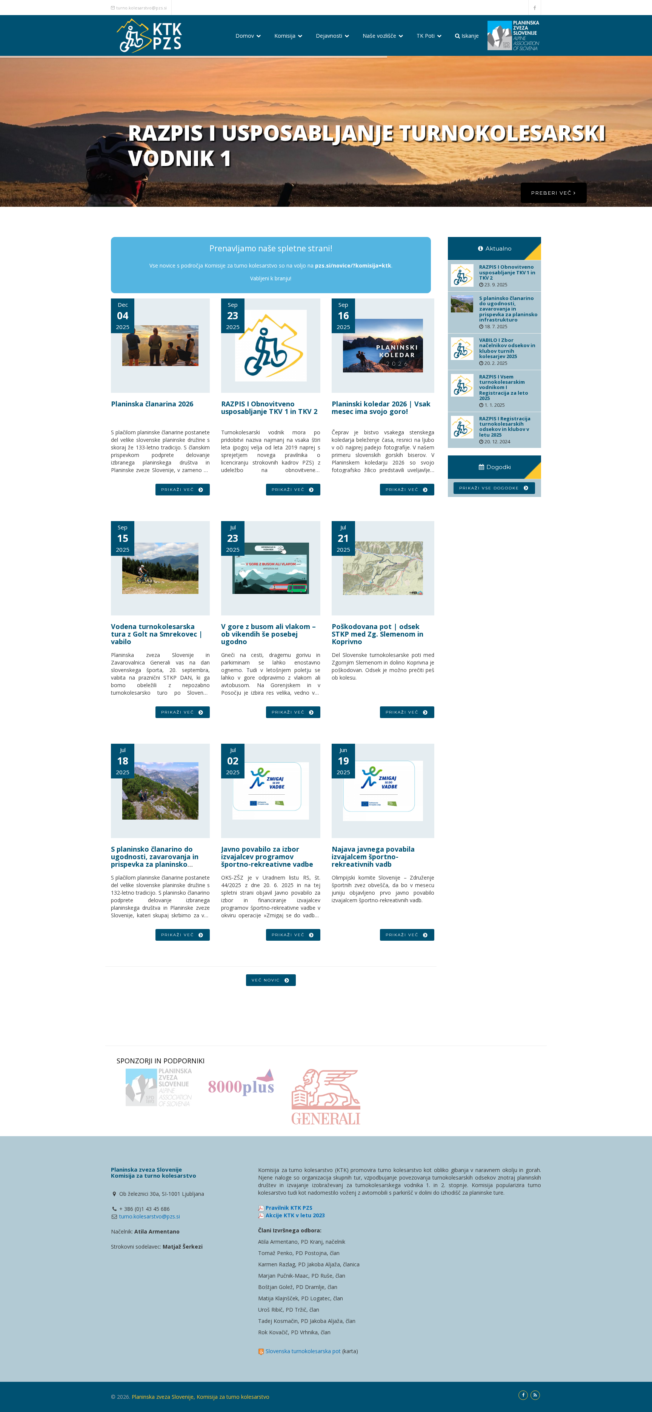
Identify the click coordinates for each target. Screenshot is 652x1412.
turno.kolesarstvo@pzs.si (141, 8)
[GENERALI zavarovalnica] (326, 1097)
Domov (245, 35)
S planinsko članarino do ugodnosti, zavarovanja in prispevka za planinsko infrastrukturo (154, 860)
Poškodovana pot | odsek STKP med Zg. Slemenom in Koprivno (377, 634)
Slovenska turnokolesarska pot (303, 1351)
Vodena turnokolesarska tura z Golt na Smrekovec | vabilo (157, 634)
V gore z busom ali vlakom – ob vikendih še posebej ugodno (268, 634)
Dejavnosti (330, 35)
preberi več (552, 193)
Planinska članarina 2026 (152, 403)
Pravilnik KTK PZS (289, 1207)
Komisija (285, 35)
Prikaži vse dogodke (491, 488)
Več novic (268, 980)
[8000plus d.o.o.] (242, 1082)
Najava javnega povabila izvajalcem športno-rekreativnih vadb (373, 856)
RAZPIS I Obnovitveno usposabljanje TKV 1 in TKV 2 (269, 407)
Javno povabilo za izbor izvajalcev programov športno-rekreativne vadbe (267, 856)
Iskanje (469, 35)
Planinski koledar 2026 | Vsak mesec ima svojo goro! (381, 407)
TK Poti (426, 35)
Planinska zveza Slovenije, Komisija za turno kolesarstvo (200, 1396)
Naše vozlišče (380, 35)
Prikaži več (179, 489)
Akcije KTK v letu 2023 (295, 1215)
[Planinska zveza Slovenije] (159, 1087)
